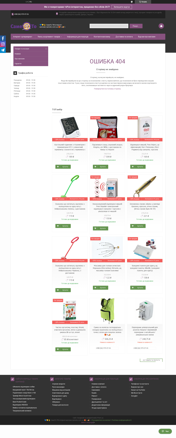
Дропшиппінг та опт (99, 402)
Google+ (134, 396)
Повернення (96, 399)
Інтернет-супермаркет (22, 37)
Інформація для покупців (77, 37)
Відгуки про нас (137, 387)
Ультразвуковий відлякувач (24, 399)
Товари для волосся (60, 405)
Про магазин (20, 59)
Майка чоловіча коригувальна (25, 408)
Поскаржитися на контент (101, 420)
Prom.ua (100, 418)
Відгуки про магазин (146, 37)
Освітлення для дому (60, 393)
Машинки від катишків (61, 390)
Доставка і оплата (99, 387)
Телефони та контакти (140, 384)
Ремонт (94, 396)
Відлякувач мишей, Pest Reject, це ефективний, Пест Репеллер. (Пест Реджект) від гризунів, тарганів (144, 147)
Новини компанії (98, 384)
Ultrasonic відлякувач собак (24, 387)
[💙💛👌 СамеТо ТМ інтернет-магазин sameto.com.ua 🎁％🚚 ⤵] (23, 26)
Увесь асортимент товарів (49, 37)
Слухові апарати (58, 384)
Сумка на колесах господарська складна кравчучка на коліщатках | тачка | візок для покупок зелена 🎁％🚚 (107, 331)
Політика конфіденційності (122, 420)
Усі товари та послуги (151, 360)
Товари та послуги (22, 49)
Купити (65, 167)
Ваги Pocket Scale (19, 402)
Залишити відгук (122, 7)
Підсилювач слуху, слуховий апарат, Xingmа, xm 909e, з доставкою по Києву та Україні (107, 147)
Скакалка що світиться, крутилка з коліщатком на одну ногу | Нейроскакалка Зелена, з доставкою (70, 206)
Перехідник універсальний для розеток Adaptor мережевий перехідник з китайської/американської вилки (145, 331)
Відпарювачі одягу (59, 396)
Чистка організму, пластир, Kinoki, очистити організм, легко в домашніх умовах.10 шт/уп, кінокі (70, 329)
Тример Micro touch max (22, 396)
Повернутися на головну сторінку (107, 89)
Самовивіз (96, 390)
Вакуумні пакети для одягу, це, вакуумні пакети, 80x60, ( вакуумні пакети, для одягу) (145, 268)
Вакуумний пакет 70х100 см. (23, 390)
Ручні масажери (58, 387)
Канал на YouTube (138, 390)
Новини (18, 54)
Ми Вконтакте (136, 393)
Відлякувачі (56, 399)
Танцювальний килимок (22, 411)
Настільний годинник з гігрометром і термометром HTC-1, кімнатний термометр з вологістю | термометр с (69, 147)
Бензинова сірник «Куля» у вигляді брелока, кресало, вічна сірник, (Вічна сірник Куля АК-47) (145, 206)
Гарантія (18, 64)
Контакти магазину (102, 37)
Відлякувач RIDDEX (20, 405)
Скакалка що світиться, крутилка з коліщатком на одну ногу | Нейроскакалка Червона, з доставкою (70, 269)
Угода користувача (99, 408)
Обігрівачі (56, 402)
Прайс (94, 393)
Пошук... (136, 26)
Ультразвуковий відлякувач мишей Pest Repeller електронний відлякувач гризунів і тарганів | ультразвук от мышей (107, 207)
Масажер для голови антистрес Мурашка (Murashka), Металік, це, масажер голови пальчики (107, 268)
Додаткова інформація (101, 405)
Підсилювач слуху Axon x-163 (24, 393)
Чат (167, 431)
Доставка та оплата (124, 37)
